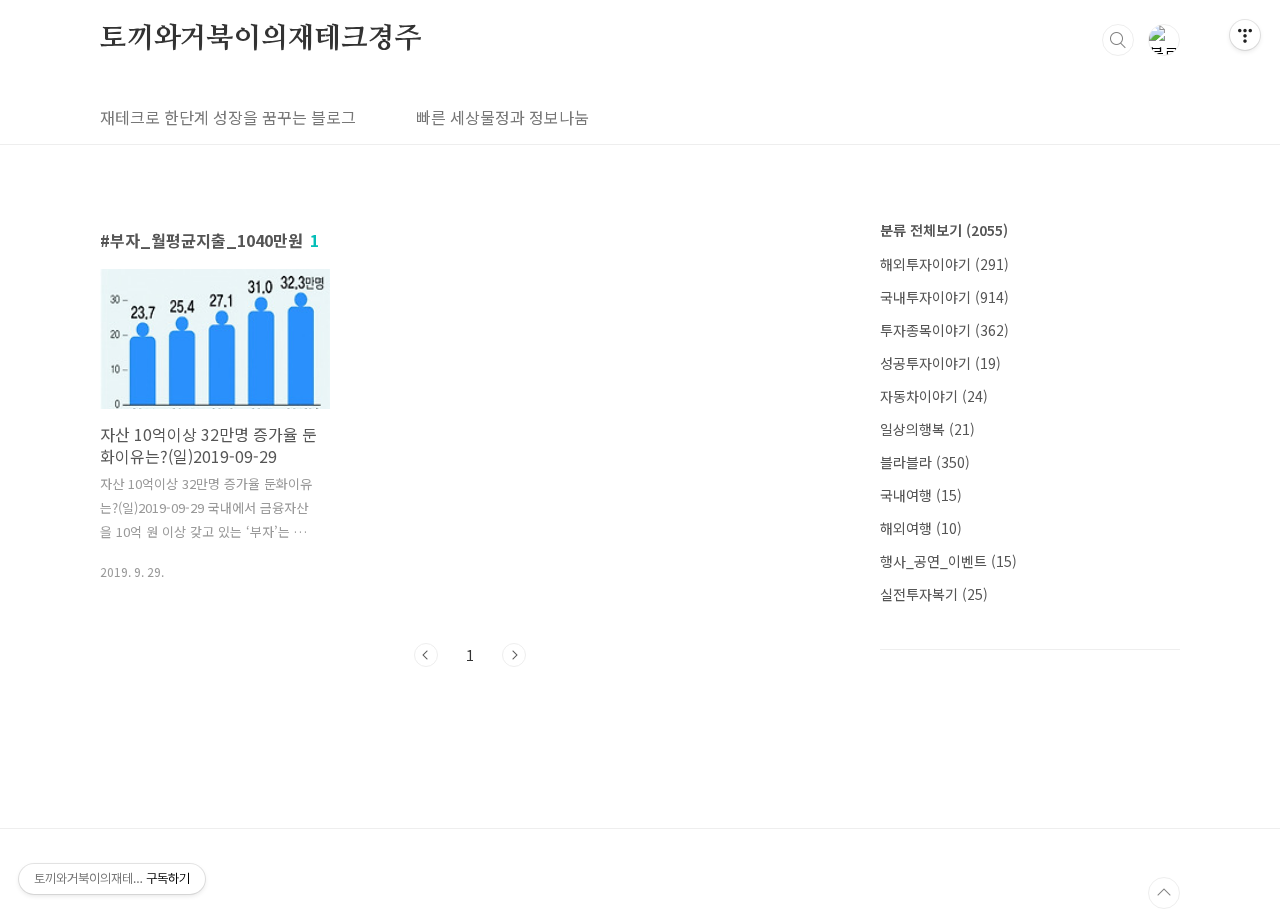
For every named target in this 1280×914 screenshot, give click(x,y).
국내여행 (921, 495)
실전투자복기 (934, 594)
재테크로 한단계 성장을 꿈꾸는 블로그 (228, 117)
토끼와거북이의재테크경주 (261, 39)
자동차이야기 (934, 396)
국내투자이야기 (944, 297)
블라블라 (925, 462)
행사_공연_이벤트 (948, 561)
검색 (1118, 40)
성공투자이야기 (940, 363)
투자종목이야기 (944, 330)
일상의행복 (927, 429)
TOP (1164, 893)
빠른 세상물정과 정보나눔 (502, 117)
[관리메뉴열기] (1245, 35)
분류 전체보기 (944, 230)
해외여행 (921, 528)
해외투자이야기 (944, 264)
